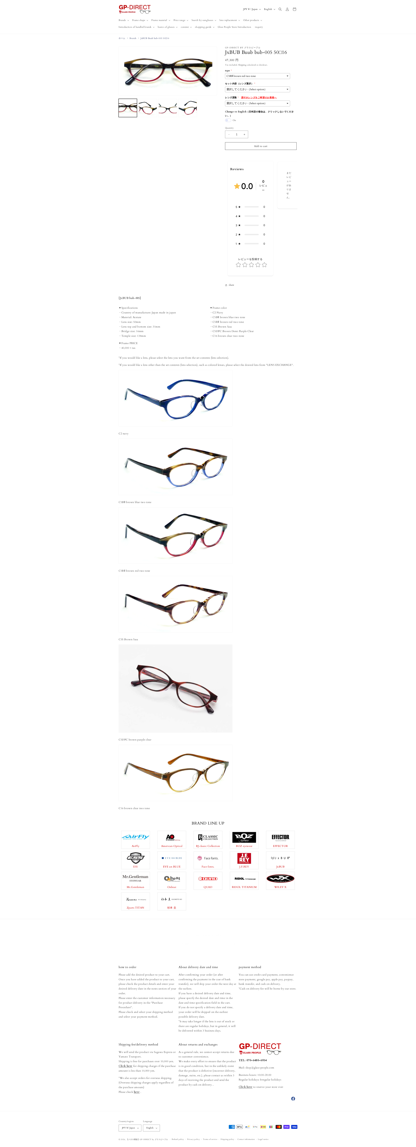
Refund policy (178, 1139)
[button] (123, 20)
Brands (133, 38)
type (227, 70)
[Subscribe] (233, 941)
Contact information (246, 1139)
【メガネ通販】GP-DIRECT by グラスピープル (147, 1139)
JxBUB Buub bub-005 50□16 (155, 38)
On (234, 120)
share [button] (231, 284)
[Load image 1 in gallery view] (128, 108)
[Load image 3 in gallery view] (168, 108)
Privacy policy (193, 1139)
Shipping (242, 65)
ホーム (122, 38)
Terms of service (210, 1139)
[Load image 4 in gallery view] (188, 108)
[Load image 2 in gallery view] (148, 108)
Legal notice (263, 1139)
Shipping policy (227, 1139)
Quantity (229, 128)
